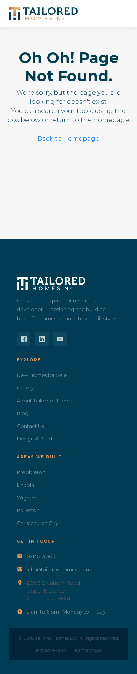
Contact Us (30, 426)
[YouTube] (60, 339)
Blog (23, 413)
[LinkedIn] (42, 339)
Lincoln (25, 485)
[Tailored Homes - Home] (43, 14)
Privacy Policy (51, 650)
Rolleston (28, 510)
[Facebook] (23, 339)
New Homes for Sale (42, 375)
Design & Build (34, 439)
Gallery (25, 388)
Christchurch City (37, 523)
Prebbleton (31, 472)
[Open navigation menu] (119, 13)
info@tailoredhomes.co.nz (59, 569)
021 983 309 (41, 556)
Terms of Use (88, 650)
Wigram (27, 497)
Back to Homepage (68, 138)
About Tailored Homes (44, 400)
